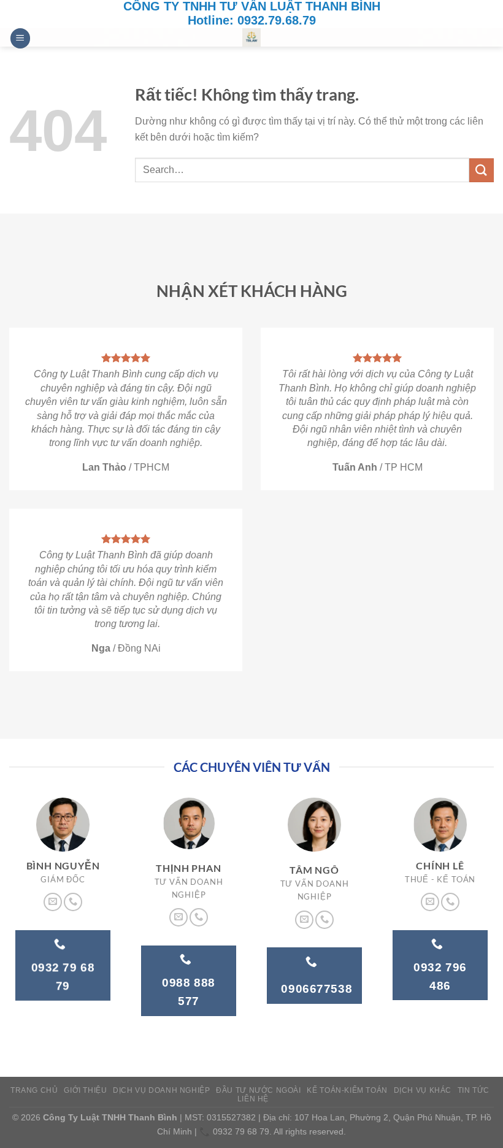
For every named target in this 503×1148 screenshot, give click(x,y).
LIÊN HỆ (253, 1099)
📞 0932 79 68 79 (234, 1131)
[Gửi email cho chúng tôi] (53, 902)
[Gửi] (481, 170)
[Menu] (20, 38)
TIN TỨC (474, 1090)
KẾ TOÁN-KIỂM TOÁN (347, 1090)
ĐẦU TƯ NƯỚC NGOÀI (258, 1090)
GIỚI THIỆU (85, 1090)
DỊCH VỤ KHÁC (422, 1090)
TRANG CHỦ (34, 1090)
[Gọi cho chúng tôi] (73, 902)
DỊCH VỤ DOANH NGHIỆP (161, 1090)
